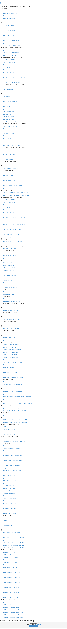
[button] (0, 0)
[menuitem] (0, 2)
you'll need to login (38, 624)
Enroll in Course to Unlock (33, 626)
